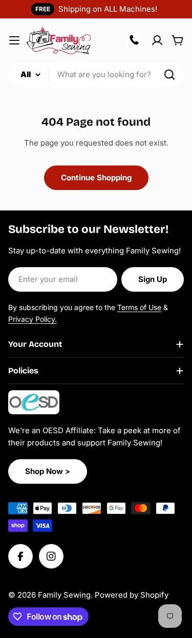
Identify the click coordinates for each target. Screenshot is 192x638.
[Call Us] (134, 40)
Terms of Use (139, 307)
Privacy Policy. (32, 319)
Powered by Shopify (131, 595)
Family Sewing (64, 595)
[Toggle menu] (14, 40)
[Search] (169, 74)
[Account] (157, 40)
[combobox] (96, 74)
